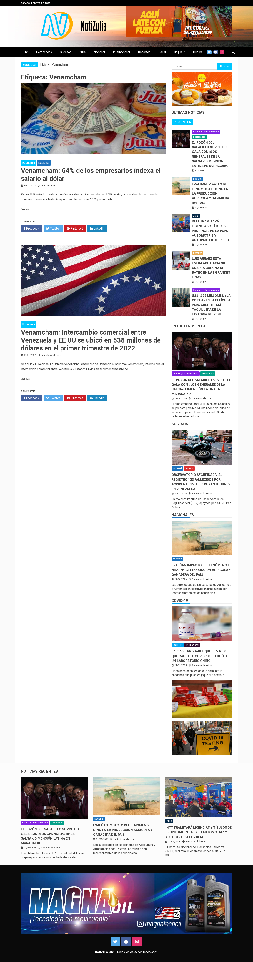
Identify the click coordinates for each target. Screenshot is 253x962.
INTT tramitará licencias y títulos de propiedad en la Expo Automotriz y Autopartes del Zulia (211, 230)
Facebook (32, 228)
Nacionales (183, 515)
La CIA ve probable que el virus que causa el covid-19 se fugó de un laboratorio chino (200, 655)
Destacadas (44, 52)
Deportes (144, 52)
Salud (162, 52)
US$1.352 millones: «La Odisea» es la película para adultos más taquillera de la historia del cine (211, 305)
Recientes (182, 122)
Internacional (121, 52)
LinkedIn (98, 228)
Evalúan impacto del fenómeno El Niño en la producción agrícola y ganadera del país (210, 193)
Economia (28, 163)
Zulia (82, 52)
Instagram (137, 941)
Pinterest (76, 228)
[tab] (182, 122)
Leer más (25, 209)
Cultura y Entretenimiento (206, 131)
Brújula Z (179, 52)
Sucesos (65, 52)
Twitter (54, 228)
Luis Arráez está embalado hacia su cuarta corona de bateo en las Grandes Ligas (211, 268)
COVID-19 (180, 600)
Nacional (99, 52)
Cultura (197, 52)
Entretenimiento (188, 326)
